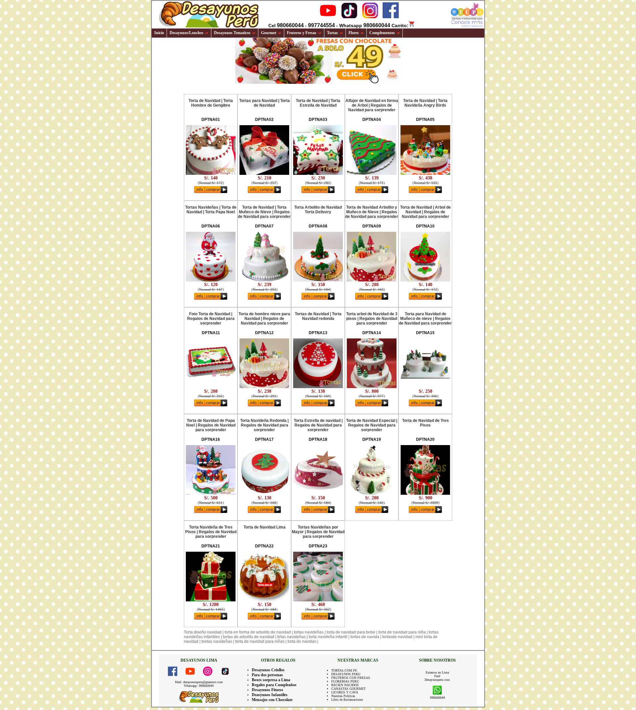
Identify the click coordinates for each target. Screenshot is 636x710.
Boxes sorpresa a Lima (271, 680)
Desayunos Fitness (267, 689)
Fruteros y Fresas (301, 32)
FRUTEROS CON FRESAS (350, 678)
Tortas (332, 32)
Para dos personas (267, 675)
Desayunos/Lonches (186, 32)
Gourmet (268, 32)
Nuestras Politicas (343, 696)
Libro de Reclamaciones (347, 699)
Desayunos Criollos (268, 670)
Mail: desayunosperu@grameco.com (199, 682)
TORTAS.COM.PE (344, 670)
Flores (353, 32)
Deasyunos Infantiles (270, 694)
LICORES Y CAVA (344, 692)
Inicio (159, 32)
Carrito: (400, 25)
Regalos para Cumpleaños (274, 685)
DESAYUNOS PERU (345, 674)
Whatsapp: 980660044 (199, 685)
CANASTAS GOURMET (348, 688)
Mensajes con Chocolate (272, 699)
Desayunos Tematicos (232, 32)
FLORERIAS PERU (345, 681)
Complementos (382, 32)
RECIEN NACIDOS (345, 685)
